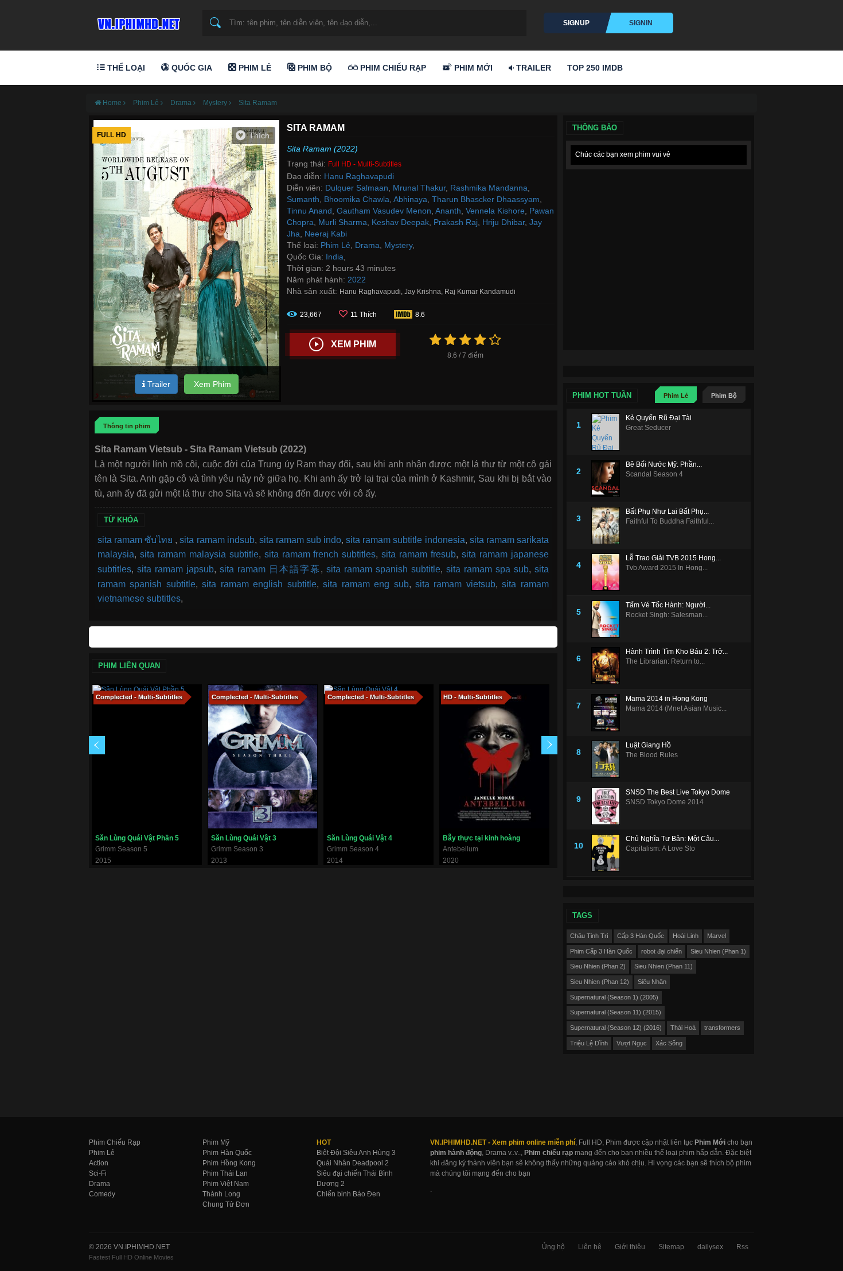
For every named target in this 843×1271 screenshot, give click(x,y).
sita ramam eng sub (365, 584)
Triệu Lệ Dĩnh (589, 1043)
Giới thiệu (630, 1247)
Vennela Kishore (495, 210)
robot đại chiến (661, 951)
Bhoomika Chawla (356, 199)
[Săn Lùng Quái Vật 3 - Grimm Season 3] (262, 756)
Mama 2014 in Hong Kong (667, 699)
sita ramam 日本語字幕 (270, 569)
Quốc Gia (190, 67)
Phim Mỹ (215, 1142)
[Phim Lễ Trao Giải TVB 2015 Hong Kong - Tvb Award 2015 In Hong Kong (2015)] (608, 572)
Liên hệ (590, 1247)
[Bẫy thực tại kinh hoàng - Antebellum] (494, 756)
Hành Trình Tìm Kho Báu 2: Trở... (677, 652)
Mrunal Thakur (419, 187)
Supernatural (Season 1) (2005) (614, 997)
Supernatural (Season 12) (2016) (616, 1027)
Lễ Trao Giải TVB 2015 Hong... (673, 558)
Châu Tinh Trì (589, 935)
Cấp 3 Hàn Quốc (640, 935)
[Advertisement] (658, 247)
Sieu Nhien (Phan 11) (663, 966)
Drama (367, 245)
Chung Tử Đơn (225, 1204)
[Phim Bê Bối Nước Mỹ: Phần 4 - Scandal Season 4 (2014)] (608, 478)
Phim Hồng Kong (229, 1163)
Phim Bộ (313, 67)
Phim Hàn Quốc (227, 1153)
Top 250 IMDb (595, 67)
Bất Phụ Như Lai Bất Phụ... (667, 511)
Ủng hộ (553, 1247)
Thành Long (221, 1194)
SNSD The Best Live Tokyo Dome (678, 792)
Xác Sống (668, 1043)
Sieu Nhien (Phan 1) (718, 951)
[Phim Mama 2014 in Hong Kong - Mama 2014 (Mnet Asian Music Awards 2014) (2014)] (608, 712)
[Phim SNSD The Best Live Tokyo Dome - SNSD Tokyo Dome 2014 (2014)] (608, 806)
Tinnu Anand (309, 210)
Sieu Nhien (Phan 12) (599, 981)
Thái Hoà (683, 1027)
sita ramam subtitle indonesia (405, 540)
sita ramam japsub (175, 569)
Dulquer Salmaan (356, 187)
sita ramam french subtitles (320, 554)
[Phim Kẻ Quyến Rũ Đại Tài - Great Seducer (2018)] (608, 432)
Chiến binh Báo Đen (348, 1194)
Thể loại (125, 67)
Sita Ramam (258, 103)
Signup (576, 23)
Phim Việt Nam (225, 1184)
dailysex (710, 1247)
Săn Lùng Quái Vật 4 (359, 838)
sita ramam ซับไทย (136, 540)
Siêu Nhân (652, 981)
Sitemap (671, 1247)
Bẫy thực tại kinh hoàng (481, 838)
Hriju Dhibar (503, 222)
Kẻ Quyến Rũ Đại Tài (659, 418)
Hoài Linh (685, 935)
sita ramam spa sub (487, 569)
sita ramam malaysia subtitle (199, 554)
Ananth (448, 210)
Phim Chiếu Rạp (392, 67)
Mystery (398, 245)
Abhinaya (410, 199)
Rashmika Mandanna (489, 187)
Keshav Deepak (400, 222)
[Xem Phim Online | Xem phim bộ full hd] (137, 20)
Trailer (532, 67)
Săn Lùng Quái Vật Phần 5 (137, 838)
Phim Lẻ (253, 67)
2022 (357, 279)
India (335, 256)
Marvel (716, 935)
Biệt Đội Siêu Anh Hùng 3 (356, 1153)
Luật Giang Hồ (648, 745)
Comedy (102, 1194)
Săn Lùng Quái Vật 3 (243, 838)
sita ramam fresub (418, 554)
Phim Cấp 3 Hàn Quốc (601, 951)
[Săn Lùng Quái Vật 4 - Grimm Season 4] (378, 756)
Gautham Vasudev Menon (384, 210)
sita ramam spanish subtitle (383, 569)
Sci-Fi (98, 1173)
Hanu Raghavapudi (359, 176)
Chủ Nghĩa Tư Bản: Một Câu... (672, 839)
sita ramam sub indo (300, 540)
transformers (722, 1027)
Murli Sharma (342, 222)
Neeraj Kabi (326, 233)
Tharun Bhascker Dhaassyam (486, 199)
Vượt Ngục (631, 1043)
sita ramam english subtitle (259, 584)
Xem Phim (211, 384)
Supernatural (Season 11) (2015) (615, 1012)
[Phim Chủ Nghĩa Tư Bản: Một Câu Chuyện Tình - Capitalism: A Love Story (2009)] (608, 852)
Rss (742, 1247)
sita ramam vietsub (455, 584)
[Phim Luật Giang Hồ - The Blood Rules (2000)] (608, 759)
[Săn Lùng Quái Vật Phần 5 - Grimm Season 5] (146, 756)
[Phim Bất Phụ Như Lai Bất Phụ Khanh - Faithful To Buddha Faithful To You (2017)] (608, 525)
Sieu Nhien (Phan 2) (598, 966)
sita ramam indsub (216, 540)
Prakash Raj (456, 222)
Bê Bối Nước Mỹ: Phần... (664, 464)
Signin (641, 23)
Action (98, 1163)
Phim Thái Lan (225, 1173)
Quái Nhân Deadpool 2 (353, 1163)
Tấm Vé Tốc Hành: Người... (668, 605)
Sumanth (303, 199)
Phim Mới (472, 67)
